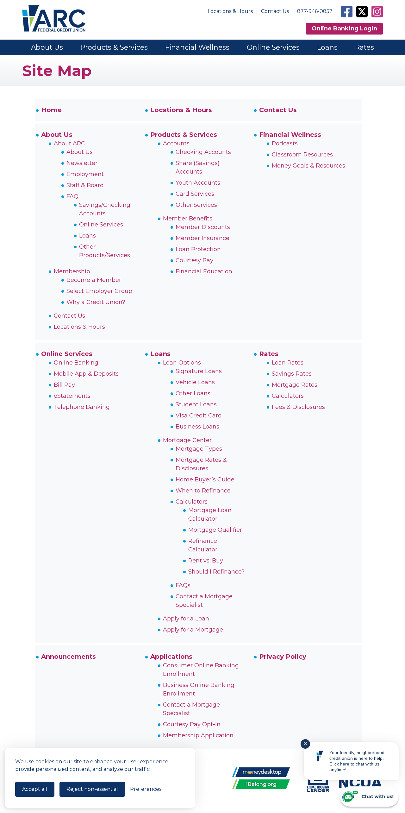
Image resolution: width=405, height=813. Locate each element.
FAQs (183, 585)
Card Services (195, 193)
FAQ (72, 196)
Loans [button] (327, 47)
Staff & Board (85, 185)
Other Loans (193, 393)
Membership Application (198, 735)
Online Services (101, 224)
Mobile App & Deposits (86, 373)
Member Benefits (187, 218)
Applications (171, 656)
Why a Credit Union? (95, 302)
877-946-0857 (315, 11)
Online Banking (76, 362)
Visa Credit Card (199, 415)
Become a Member (93, 279)
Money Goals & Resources (308, 165)
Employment (85, 174)
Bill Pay (64, 384)
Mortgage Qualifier (215, 529)
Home (51, 110)
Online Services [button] (273, 47)
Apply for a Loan (186, 618)
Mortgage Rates (294, 384)
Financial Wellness (290, 134)
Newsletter (81, 163)
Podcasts (285, 143)
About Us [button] (47, 47)
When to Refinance (203, 490)
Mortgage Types (199, 448)
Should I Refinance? (216, 571)
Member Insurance (202, 238)
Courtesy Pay (194, 260)
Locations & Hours (230, 11)
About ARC (69, 143)
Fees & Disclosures (298, 406)
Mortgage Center (187, 440)
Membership (72, 271)
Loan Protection (198, 249)
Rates (268, 354)
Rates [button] (364, 47)
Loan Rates (287, 362)
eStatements (72, 395)
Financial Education (204, 271)
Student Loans (196, 404)
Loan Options (182, 362)
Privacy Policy (282, 656)
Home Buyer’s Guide (205, 479)
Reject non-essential (92, 789)
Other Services (196, 204)
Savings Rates (292, 373)
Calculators (192, 501)
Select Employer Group (99, 291)
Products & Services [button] (114, 47)
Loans (87, 235)
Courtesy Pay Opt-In (192, 724)
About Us (56, 134)
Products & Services (183, 134)
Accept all (34, 789)
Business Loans (197, 426)
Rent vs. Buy (205, 560)
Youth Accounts (198, 182)
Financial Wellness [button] (197, 47)
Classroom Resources (302, 154)
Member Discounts (203, 227)
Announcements (68, 656)
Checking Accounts (203, 152)
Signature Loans (199, 371)
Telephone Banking (82, 406)
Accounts (176, 143)
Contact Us (275, 11)
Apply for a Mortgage (193, 629)
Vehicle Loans (195, 382)
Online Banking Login (344, 28)
